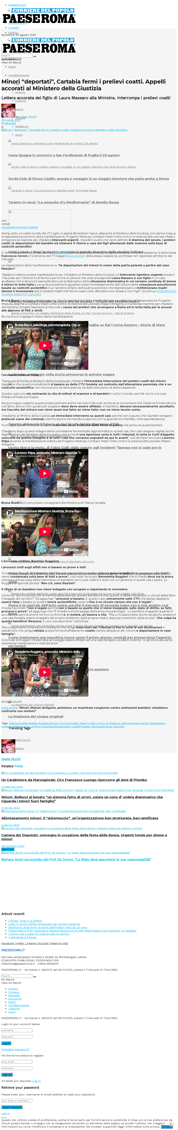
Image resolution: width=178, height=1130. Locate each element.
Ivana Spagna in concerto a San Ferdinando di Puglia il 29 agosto (64, 155)
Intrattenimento (18, 75)
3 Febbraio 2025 (12, 786)
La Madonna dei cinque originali (35, 716)
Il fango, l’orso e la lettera (25, 920)
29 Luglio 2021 (11, 120)
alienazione (16, 723)
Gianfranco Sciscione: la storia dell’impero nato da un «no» (47, 927)
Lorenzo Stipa (147, 723)
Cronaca (13, 992)
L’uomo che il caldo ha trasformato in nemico (39, 934)
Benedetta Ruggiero (37, 723)
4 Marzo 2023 (10, 825)
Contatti (13, 27)
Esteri (12, 66)
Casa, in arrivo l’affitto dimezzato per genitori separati (44, 924)
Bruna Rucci (58, 723)
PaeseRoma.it (17, 5)
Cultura (20, 100)
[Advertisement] (42, 733)
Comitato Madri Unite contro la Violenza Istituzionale (102, 723)
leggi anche (61, 252)
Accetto (166, 1126)
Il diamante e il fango (22, 937)
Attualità (10, 123)
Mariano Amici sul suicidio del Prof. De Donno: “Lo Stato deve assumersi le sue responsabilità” (76, 859)
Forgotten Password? (15, 1049)
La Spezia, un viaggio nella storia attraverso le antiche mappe (61, 374)
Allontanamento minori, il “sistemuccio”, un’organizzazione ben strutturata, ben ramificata (79, 818)
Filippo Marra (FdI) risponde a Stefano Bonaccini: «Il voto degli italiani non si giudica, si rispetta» (72, 930)
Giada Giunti (28, 116)
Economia (15, 58)
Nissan (19, 748)
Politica (13, 32)
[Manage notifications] (171, 1124)
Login (12, 1012)
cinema (20, 92)
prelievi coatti (70, 726)
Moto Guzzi (22, 740)
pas (59, 726)
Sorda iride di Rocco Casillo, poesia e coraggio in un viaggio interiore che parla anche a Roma (88, 179)
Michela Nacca (23, 726)
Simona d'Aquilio (113, 726)
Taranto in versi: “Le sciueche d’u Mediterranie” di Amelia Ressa (63, 202)
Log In (36, 1081)
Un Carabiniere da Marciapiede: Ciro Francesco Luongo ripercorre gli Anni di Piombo (74, 780)
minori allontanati (45, 726)
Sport (19, 135)
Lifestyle (14, 1008)
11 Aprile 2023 (10, 808)
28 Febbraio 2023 (12, 846)
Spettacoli (22, 126)
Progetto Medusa (90, 726)
